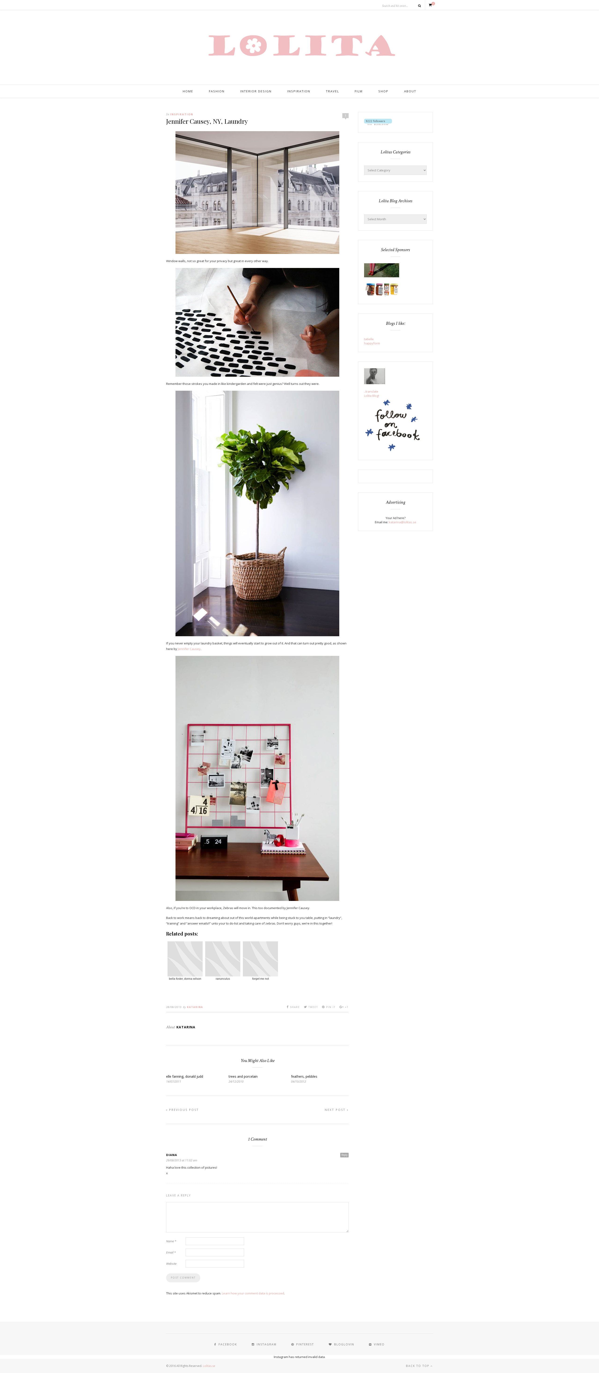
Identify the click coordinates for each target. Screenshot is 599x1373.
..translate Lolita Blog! (371, 393)
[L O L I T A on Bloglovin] (378, 124)
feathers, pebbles (304, 1076)
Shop (383, 91)
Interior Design (256, 91)
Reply (344, 1154)
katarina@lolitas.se (402, 522)
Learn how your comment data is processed (253, 1293)
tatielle (369, 339)
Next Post (336, 1110)
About (410, 91)
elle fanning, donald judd (184, 1076)
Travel (332, 91)
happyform (372, 343)
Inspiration (298, 91)
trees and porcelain (243, 1076)
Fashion (217, 91)
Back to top (418, 1366)
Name (171, 1241)
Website (171, 1263)
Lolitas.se (209, 1366)
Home (188, 91)
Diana (171, 1155)
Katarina (195, 1007)
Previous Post (183, 1110)
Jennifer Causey (189, 649)
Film (359, 91)
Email (171, 1252)
